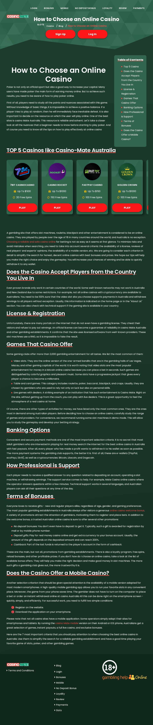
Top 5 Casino (131, 66)
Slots (40, 24)
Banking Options (133, 107)
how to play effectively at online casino (79, 129)
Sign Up (60, 34)
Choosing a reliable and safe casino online (31, 242)
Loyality (107, 8)
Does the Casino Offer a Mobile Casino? (132, 135)
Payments (138, 8)
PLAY (22, 208)
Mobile (64, 8)
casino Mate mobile (66, 623)
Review (123, 8)
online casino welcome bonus (127, 510)
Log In (92, 34)
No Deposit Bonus (85, 8)
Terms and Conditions (21, 670)
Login (33, 8)
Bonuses (49, 8)
